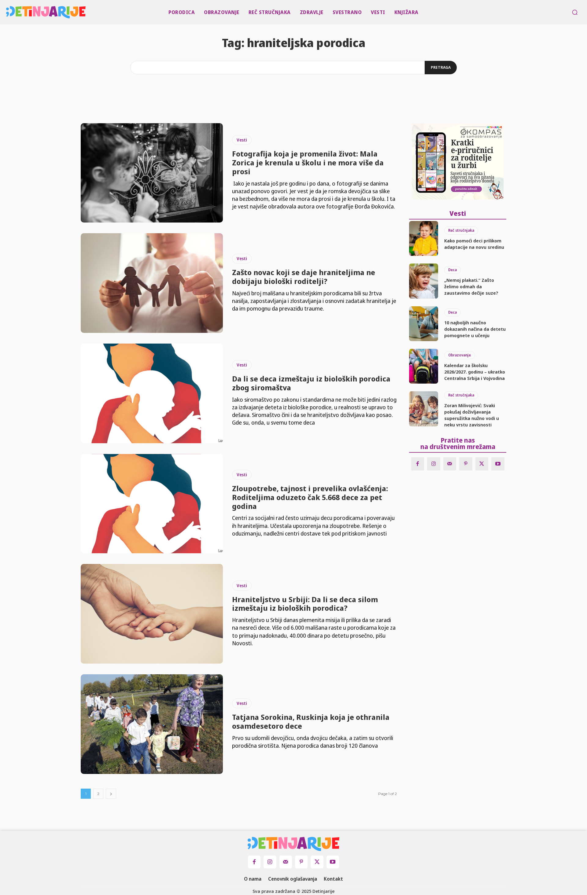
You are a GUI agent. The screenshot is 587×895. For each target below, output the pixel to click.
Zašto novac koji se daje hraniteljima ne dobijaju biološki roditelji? (303, 276)
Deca (452, 269)
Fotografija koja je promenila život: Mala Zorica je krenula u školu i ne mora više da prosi (308, 162)
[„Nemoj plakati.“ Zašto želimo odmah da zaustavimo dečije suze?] (423, 280)
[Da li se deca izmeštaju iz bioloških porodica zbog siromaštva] (152, 393)
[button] (575, 12)
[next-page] (111, 794)
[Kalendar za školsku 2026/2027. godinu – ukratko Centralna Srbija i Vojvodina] (423, 366)
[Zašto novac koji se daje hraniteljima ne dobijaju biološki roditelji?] (152, 283)
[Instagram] (433, 463)
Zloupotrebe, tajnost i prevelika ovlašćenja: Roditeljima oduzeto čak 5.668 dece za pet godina (310, 497)
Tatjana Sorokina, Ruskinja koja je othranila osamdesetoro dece (310, 721)
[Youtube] (497, 463)
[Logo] (8, 12)
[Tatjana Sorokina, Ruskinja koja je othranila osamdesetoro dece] (152, 724)
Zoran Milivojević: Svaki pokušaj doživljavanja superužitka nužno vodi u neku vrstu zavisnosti (471, 415)
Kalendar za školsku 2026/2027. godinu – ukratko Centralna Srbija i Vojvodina (474, 371)
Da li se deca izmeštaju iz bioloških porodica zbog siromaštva (311, 383)
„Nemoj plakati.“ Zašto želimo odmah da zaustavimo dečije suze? (471, 286)
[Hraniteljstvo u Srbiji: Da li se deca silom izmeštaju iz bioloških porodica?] (152, 614)
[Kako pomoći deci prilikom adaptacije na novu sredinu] (423, 238)
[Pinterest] (465, 463)
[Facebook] (417, 463)
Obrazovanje (459, 355)
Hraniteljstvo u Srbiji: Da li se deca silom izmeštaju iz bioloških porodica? (305, 603)
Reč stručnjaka (461, 230)
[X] (482, 463)
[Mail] (449, 463)
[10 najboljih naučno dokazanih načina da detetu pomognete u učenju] (423, 323)
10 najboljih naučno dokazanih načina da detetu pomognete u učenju (475, 328)
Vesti (242, 140)
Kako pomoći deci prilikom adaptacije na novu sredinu (474, 244)
